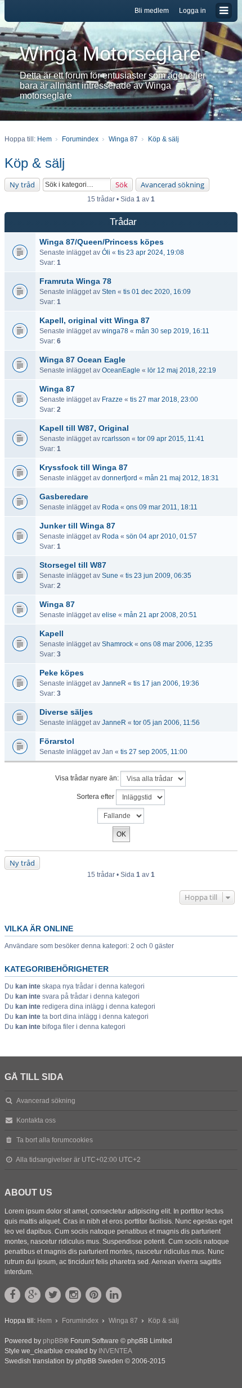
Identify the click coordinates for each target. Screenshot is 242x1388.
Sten (109, 292)
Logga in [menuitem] (192, 11)
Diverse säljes (66, 711)
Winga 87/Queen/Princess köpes (101, 241)
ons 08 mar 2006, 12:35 (176, 644)
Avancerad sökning (172, 185)
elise (109, 615)
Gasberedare (63, 496)
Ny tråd (22, 185)
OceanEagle (121, 370)
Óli (106, 252)
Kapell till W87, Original (84, 428)
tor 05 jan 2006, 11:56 (166, 723)
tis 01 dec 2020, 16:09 (157, 292)
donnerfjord (119, 478)
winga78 (115, 331)
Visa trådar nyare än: (87, 778)
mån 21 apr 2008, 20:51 (160, 615)
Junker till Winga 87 (77, 525)
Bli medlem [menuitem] (152, 11)
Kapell (51, 633)
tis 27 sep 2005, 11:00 (153, 752)
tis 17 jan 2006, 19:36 (166, 683)
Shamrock (117, 644)
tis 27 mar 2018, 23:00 (164, 399)
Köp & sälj (35, 163)
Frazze (112, 399)
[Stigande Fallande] (121, 816)
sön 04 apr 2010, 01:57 (161, 536)
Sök (121, 185)
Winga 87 (57, 388)
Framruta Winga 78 (75, 281)
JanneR (114, 683)
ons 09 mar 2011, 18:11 (162, 507)
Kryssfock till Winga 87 (83, 467)
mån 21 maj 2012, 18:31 (182, 478)
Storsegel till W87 (72, 564)
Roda (110, 507)
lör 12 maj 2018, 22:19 (181, 370)
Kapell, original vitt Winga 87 (94, 320)
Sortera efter (96, 797)
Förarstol (56, 741)
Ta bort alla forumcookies (54, 1140)
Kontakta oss (36, 1120)
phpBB (53, 1341)
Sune (110, 576)
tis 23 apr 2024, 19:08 (151, 252)
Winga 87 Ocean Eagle (82, 359)
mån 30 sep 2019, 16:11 (172, 331)
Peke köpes (61, 672)
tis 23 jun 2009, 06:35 (158, 576)
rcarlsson (116, 439)
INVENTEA (115, 1351)
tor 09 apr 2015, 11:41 (170, 439)
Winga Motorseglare (110, 53)
